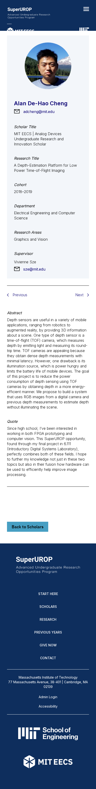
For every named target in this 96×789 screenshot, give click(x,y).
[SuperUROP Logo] (29, 13)
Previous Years (48, 632)
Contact (48, 658)
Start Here (48, 594)
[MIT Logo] (84, 31)
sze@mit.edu (34, 269)
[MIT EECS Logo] (20, 31)
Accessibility (48, 706)
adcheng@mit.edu (39, 111)
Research (48, 619)
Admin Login (48, 697)
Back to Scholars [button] (28, 526)
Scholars (48, 607)
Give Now (48, 645)
